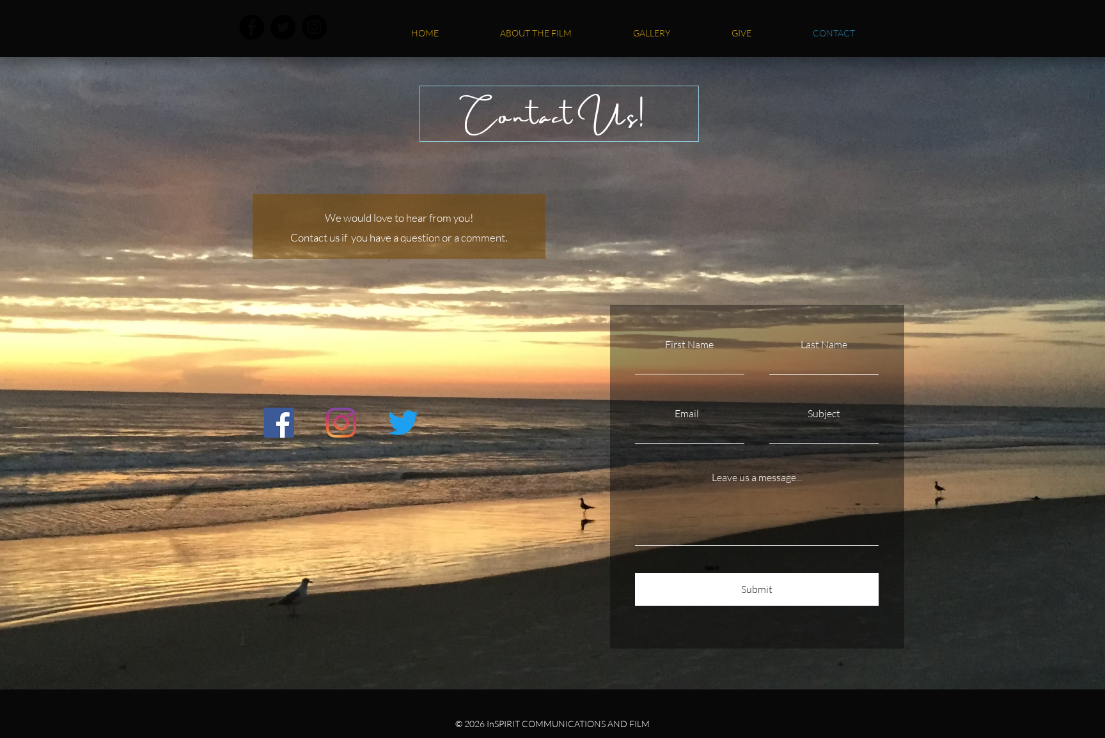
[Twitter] (282, 27)
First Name (689, 344)
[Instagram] (314, 27)
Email (687, 413)
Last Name (824, 344)
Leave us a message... (757, 477)
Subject (824, 413)
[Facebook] (251, 27)
